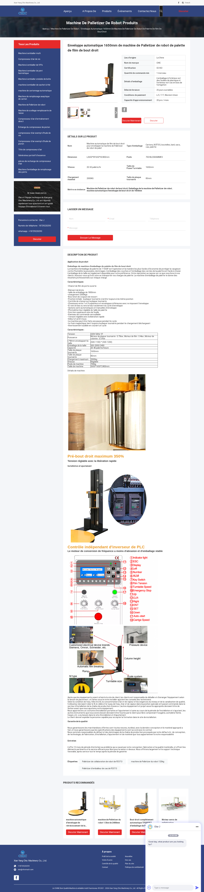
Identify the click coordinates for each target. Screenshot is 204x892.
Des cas (128, 860)
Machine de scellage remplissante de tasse (34, 111)
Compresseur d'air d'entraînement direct (33, 120)
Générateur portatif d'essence (32, 155)
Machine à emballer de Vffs (30, 65)
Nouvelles (128, 856)
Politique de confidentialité (134, 867)
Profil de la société (109, 856)
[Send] (197, 888)
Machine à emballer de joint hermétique (30, 72)
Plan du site (129, 864)
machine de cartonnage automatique (35, 91)
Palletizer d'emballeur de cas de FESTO (99, 768)
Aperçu (45, 29)
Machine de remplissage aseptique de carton (34, 97)
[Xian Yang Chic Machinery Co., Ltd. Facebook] (179, 3)
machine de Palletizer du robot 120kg (147, 761)
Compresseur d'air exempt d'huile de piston (34, 142)
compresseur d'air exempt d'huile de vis (34, 134)
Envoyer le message (90, 237)
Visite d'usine (107, 860)
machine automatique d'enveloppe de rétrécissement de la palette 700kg (76, 823)
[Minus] (197, 826)
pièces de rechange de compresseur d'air (34, 162)
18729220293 (45, 226)
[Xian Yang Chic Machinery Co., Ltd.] (23, 11)
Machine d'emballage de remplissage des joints (34, 170)
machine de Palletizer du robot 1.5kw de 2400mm (109, 821)
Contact (105, 867)
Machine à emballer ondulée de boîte (34, 79)
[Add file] (149, 888)
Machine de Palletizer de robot (65, 29)
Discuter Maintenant (131, 121)
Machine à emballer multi (29, 53)
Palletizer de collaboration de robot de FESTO (102, 761)
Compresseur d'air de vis (29, 59)
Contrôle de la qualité (110, 864)
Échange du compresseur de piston (34, 127)
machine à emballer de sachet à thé (34, 85)
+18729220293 (35, 231)
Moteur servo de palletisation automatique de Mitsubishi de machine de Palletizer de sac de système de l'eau (173, 823)
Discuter (37, 239)
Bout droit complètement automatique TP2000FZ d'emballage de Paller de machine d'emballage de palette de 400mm (141, 823)
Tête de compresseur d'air (30, 149)
